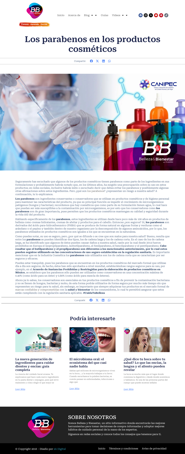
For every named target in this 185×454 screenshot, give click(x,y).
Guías (104, 15)
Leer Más (20, 389)
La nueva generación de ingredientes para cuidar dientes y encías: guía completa (34, 365)
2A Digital (60, 449)
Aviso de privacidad (154, 448)
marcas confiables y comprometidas (37, 289)
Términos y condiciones (123, 448)
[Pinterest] (161, 15)
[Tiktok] (166, 15)
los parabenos (95, 191)
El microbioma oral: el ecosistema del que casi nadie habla (87, 363)
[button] (91, 61)
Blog (87, 15)
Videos (116, 15)
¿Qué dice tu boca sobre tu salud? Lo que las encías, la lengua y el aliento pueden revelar (145, 365)
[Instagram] (146, 15)
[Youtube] (156, 15)
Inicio (60, 15)
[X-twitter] (151, 15)
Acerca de (74, 15)
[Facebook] (141, 15)
